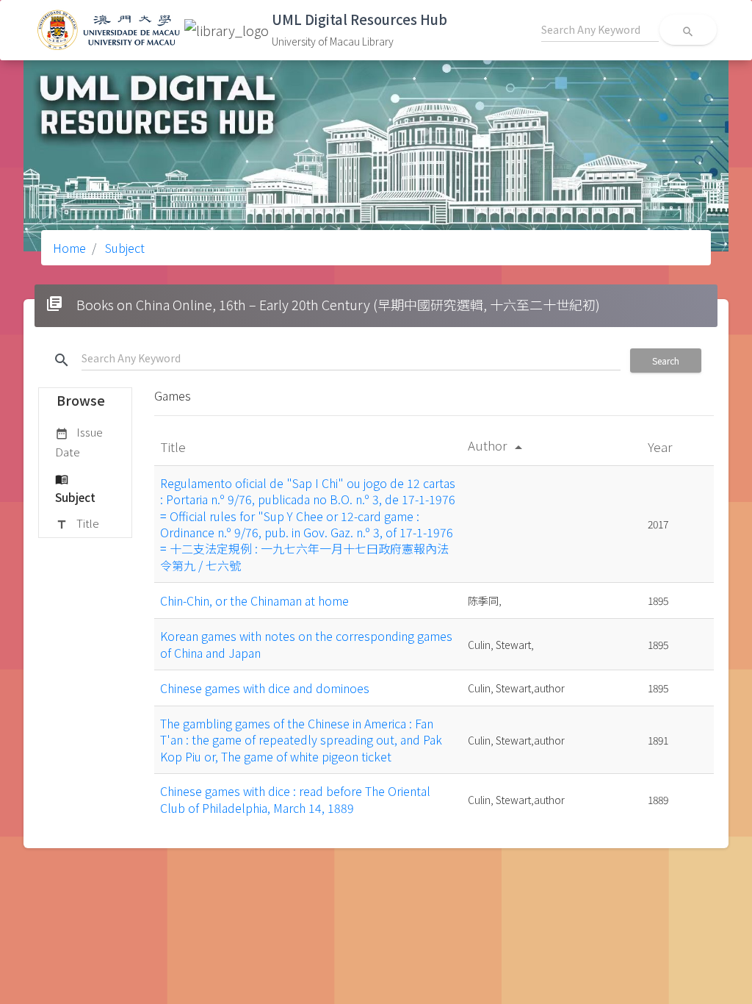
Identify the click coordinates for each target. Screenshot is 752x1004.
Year (661, 446)
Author (497, 445)
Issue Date (79, 441)
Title (77, 522)
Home (69, 248)
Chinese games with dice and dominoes (264, 688)
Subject (123, 248)
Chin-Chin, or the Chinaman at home (254, 600)
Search (665, 360)
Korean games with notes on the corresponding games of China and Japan (306, 644)
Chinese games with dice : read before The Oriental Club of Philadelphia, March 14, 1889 (295, 799)
